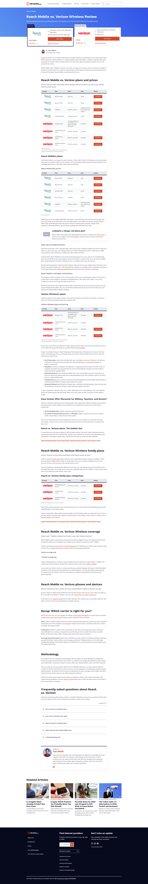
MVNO (85, 267)
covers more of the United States (64, 546)
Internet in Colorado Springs (67, 870)
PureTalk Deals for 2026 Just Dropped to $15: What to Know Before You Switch (85, 805)
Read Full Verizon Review (78, 440)
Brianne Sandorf (57, 799)
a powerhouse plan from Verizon (51, 617)
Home (28, 11)
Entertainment (66, 4)
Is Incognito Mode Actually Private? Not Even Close (35, 804)
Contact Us (31, 842)
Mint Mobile (75, 237)
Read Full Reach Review (49, 440)
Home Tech (85, 4)
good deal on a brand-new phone (85, 595)
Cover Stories (95, 4)
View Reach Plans (63, 440)
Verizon (43, 58)
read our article (68, 679)
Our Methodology (33, 850)
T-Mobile (84, 568)
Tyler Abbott (52, 50)
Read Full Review (53, 43)
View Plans (59, 39)
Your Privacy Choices (63, 878)
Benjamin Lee (32, 799)
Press (29, 846)
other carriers (100, 234)
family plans (56, 459)
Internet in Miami (63, 860)
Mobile (34, 11)
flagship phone (58, 599)
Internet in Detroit (64, 867)
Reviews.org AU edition (37, 854)
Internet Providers (53, 4)
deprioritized (64, 269)
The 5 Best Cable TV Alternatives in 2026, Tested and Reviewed (108, 804)
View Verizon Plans (94, 440)
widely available (91, 564)
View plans (98, 96)
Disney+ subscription (87, 362)
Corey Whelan (80, 799)
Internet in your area (64, 856)
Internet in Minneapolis (65, 863)
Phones (76, 4)
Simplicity (68, 623)
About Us (31, 838)
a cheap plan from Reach (81, 615)
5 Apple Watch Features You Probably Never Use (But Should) (61, 804)
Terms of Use (93, 846)
